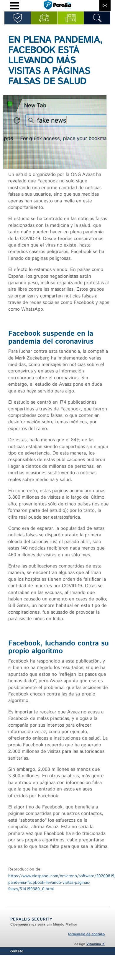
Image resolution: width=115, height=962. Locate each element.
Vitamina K (95, 944)
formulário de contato (86, 934)
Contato (16, 951)
